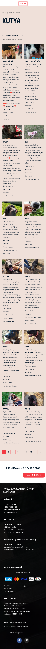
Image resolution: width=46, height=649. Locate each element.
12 (35, 452)
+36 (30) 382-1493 (10, 507)
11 (31, 452)
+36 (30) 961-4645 (10, 504)
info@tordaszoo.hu (10, 512)
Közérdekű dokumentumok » (15, 622)
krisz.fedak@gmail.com (12, 510)
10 (26, 452)
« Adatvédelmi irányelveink (14, 633)
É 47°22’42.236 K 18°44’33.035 (14, 532)
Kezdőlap (5, 13)
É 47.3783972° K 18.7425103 (14, 530)
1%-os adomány (10, 591)
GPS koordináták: (10, 527)
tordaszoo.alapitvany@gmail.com (21, 586)
